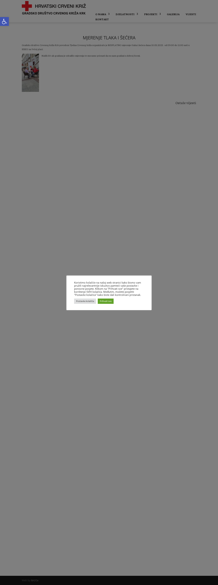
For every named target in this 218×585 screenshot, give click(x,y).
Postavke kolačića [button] (85, 301)
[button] (4, 21)
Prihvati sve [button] (106, 301)
